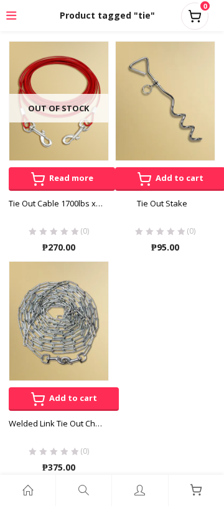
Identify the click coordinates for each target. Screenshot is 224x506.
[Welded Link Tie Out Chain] (58, 320)
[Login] (139, 490)
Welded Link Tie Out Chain (58, 423)
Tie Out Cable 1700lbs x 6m (59, 203)
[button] (194, 13)
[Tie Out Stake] (165, 100)
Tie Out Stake (162, 203)
